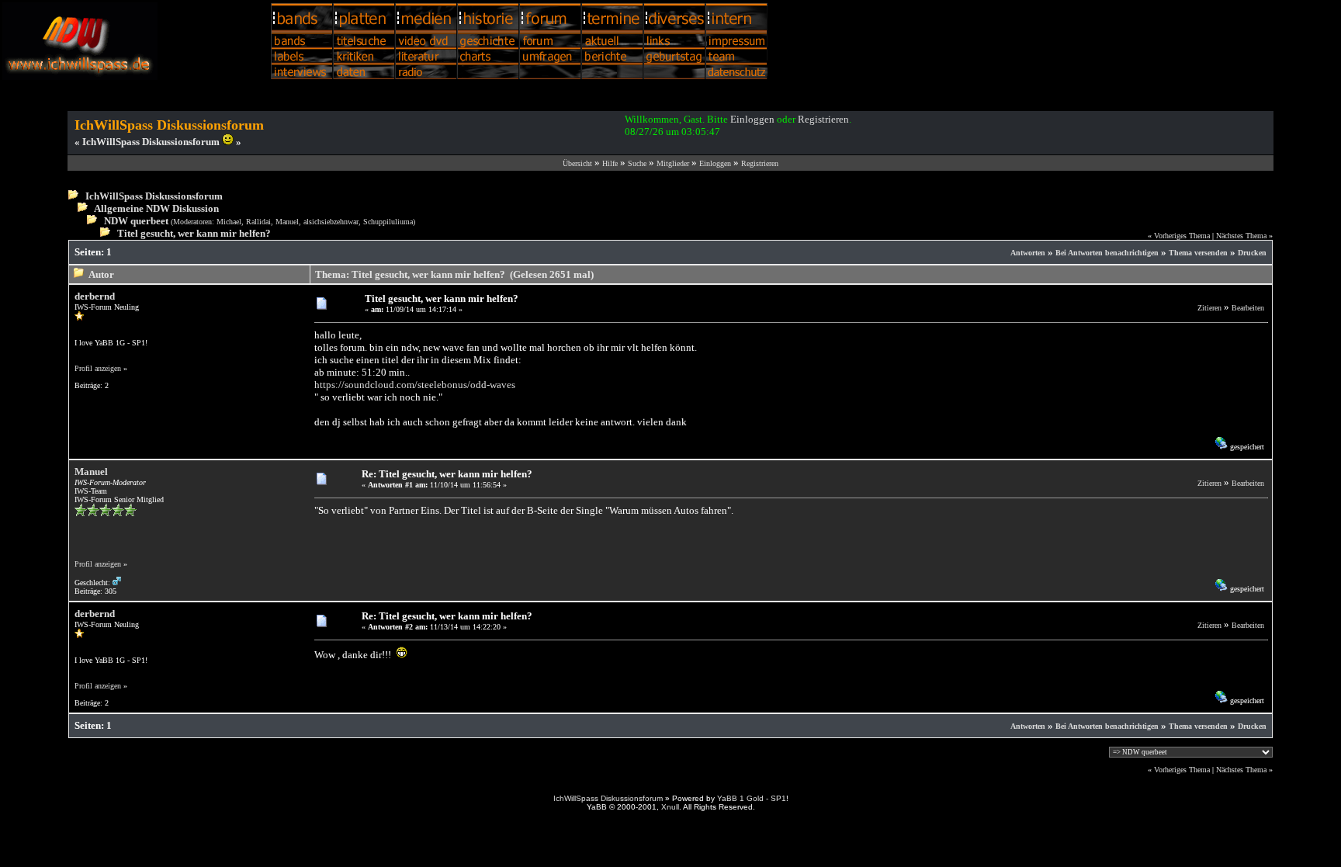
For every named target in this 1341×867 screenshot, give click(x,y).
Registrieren (823, 119)
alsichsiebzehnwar (331, 221)
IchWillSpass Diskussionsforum (154, 196)
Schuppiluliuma (388, 221)
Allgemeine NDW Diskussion (156, 208)
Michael (229, 221)
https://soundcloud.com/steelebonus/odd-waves (414, 384)
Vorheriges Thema (1182, 235)
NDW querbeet (136, 221)
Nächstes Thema (1241, 235)
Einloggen (752, 119)
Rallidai (258, 221)
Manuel (287, 221)
